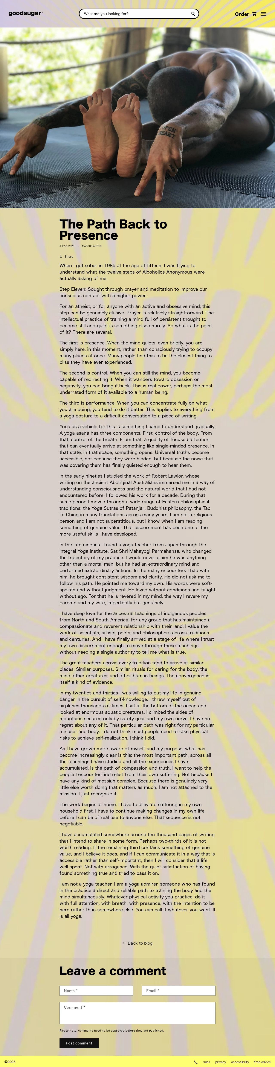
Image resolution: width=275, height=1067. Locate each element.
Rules (206, 1062)
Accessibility (240, 1062)
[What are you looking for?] (193, 14)
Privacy (220, 1062)
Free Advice (262, 1062)
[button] (263, 13)
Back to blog (140, 943)
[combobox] (139, 14)
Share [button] (68, 256)
